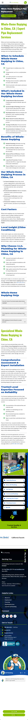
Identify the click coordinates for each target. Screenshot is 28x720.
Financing (7, 602)
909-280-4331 (20, 282)
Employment (8, 600)
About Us (7, 597)
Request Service (8, 632)
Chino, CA (8, 569)
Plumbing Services (9, 604)
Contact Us (7, 630)
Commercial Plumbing (10, 606)
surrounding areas (19, 569)
